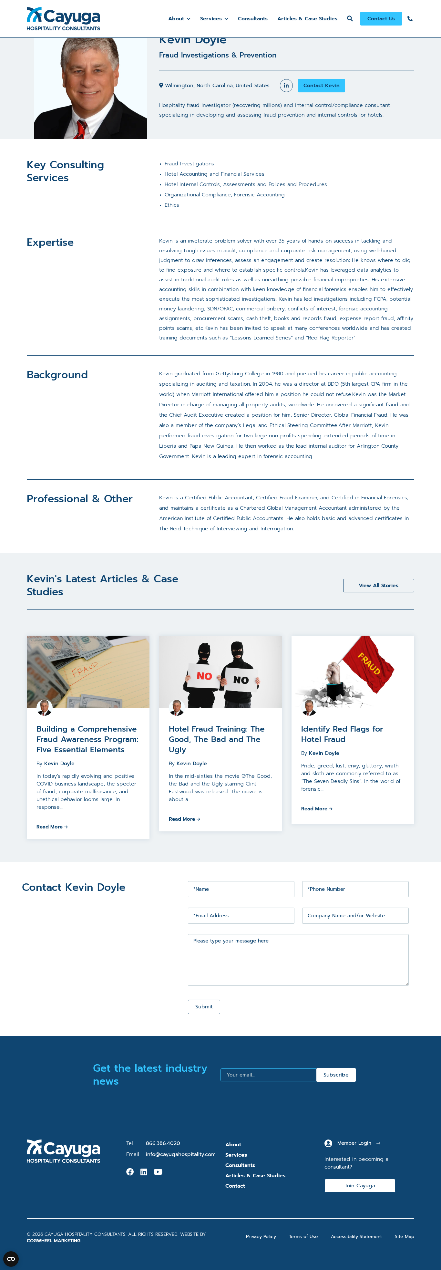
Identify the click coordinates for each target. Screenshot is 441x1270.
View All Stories (378, 585)
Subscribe (336, 1075)
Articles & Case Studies (307, 18)
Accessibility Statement (356, 1236)
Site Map (404, 1236)
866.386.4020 (163, 1143)
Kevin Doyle (59, 763)
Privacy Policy (261, 1236)
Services (211, 19)
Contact (235, 1186)
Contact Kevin (321, 85)
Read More (49, 826)
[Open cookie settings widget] (11, 1259)
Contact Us (381, 19)
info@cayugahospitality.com (181, 1154)
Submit (204, 1007)
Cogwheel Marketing (53, 1240)
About (176, 19)
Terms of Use (303, 1236)
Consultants (253, 18)
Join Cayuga (360, 1186)
